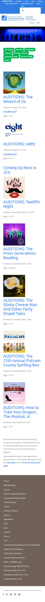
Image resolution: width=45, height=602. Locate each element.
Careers (7, 489)
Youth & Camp (10, 502)
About (6, 481)
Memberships (10, 485)
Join (5, 528)
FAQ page (11, 462)
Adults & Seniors (11, 510)
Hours (6, 536)
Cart (5, 540)
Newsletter (8, 519)
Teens (6, 506)
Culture (7, 515)
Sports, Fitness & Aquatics (15, 493)
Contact (7, 532)
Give (6, 523)
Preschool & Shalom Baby (14, 498)
